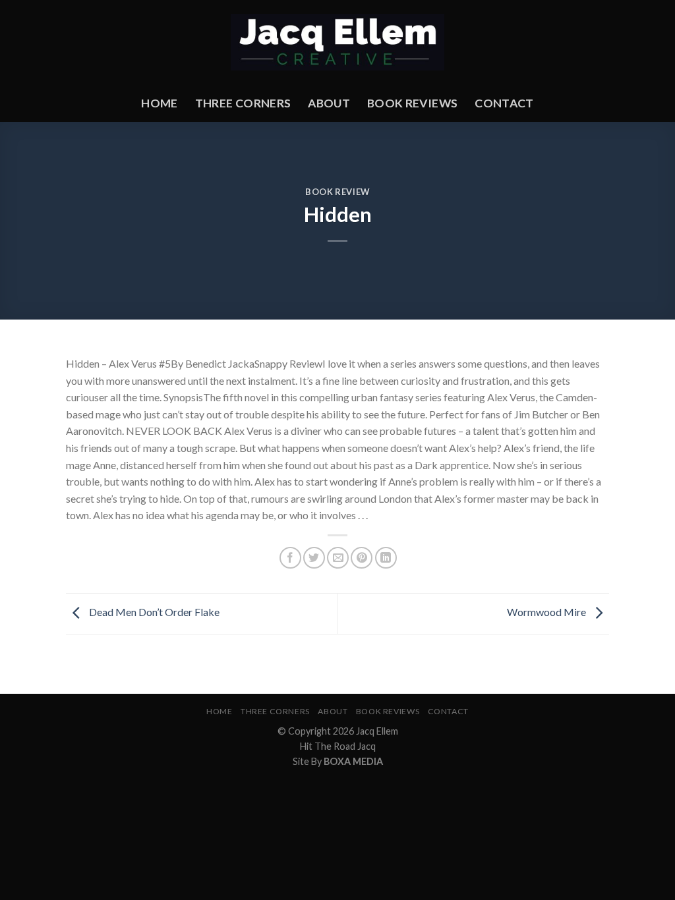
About (329, 103)
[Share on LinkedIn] (386, 558)
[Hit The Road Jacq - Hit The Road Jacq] (338, 42)
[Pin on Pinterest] (361, 558)
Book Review (337, 191)
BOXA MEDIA (353, 761)
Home (159, 103)
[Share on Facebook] (290, 558)
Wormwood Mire (547, 612)
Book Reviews (412, 103)
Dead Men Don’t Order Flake (153, 612)
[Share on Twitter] (314, 558)
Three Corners (243, 103)
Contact (504, 103)
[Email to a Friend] (338, 558)
